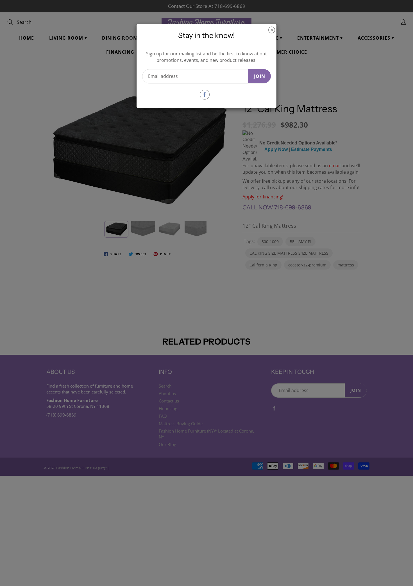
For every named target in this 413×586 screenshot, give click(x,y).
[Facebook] (205, 94)
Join (259, 76)
